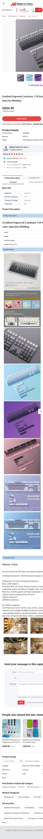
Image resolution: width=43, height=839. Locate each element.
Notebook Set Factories (12, 808)
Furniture (25, 770)
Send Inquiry (22, 119)
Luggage (5, 766)
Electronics (6, 770)
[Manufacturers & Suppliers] (21, 4)
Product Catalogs (33, 761)
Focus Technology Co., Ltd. (28, 830)
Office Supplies (12, 16)
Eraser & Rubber (23, 797)
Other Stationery (32, 16)
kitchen (4, 774)
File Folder (37, 797)
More (4, 822)
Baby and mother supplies (31, 766)
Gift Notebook (29, 808)
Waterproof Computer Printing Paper (16, 813)
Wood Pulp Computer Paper (13, 818)
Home (4, 16)
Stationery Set (9, 797)
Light (24, 774)
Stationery (22, 16)
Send (21, 702)
